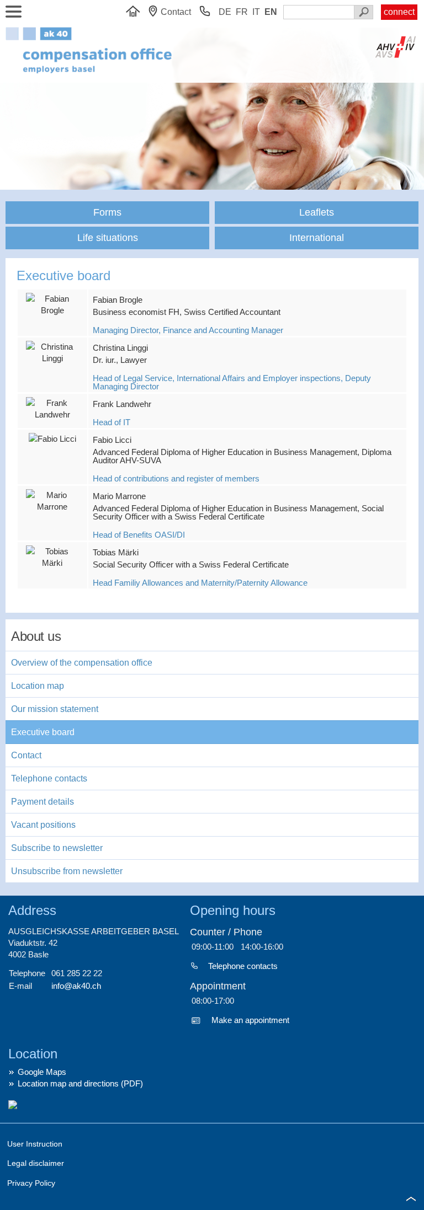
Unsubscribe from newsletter (67, 871)
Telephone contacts (49, 778)
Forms (107, 212)
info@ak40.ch (76, 986)
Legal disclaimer (35, 1163)
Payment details (42, 801)
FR (242, 12)
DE (225, 12)
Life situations (107, 237)
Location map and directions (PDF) (80, 1083)
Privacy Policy (31, 1183)
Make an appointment (250, 1020)
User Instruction (34, 1143)
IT (256, 12)
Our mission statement (54, 709)
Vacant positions (43, 824)
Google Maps (42, 1072)
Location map (37, 685)
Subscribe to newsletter (57, 848)
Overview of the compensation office (81, 662)
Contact (26, 755)
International (316, 237)
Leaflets (316, 212)
